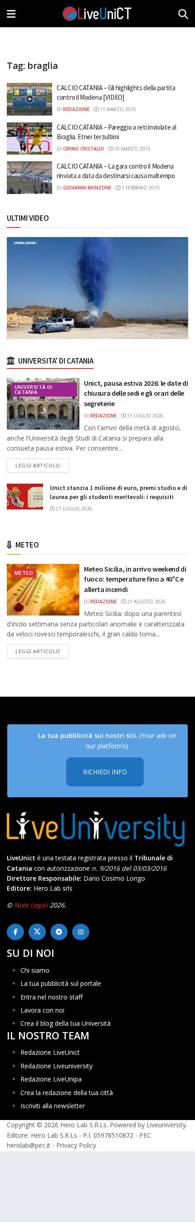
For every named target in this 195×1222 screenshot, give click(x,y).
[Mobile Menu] (11, 13)
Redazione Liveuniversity (56, 1066)
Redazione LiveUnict (50, 1052)
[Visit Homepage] (97, 13)
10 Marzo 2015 (132, 148)
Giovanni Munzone (87, 187)
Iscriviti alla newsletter (52, 1105)
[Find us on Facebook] (15, 932)
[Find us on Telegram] (59, 932)
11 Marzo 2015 (117, 109)
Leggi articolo (42, 465)
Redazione (76, 109)
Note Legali (31, 905)
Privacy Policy (76, 1145)
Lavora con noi (42, 1010)
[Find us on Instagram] (80, 932)
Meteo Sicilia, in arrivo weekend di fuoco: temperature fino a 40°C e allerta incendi (135, 579)
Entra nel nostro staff (51, 997)
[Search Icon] (183, 13)
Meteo (24, 572)
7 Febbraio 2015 (140, 187)
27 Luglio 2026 (73, 508)
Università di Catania (34, 389)
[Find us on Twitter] (37, 932)
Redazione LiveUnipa (51, 1079)
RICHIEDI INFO (105, 771)
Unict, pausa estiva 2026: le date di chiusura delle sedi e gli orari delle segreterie (136, 393)
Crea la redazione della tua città (66, 1092)
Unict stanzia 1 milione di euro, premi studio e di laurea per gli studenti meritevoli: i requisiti (118, 492)
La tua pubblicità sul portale (60, 983)
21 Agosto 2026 (146, 601)
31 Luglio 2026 (144, 415)
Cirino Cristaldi (83, 148)
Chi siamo (34, 970)
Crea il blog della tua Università (65, 1023)
